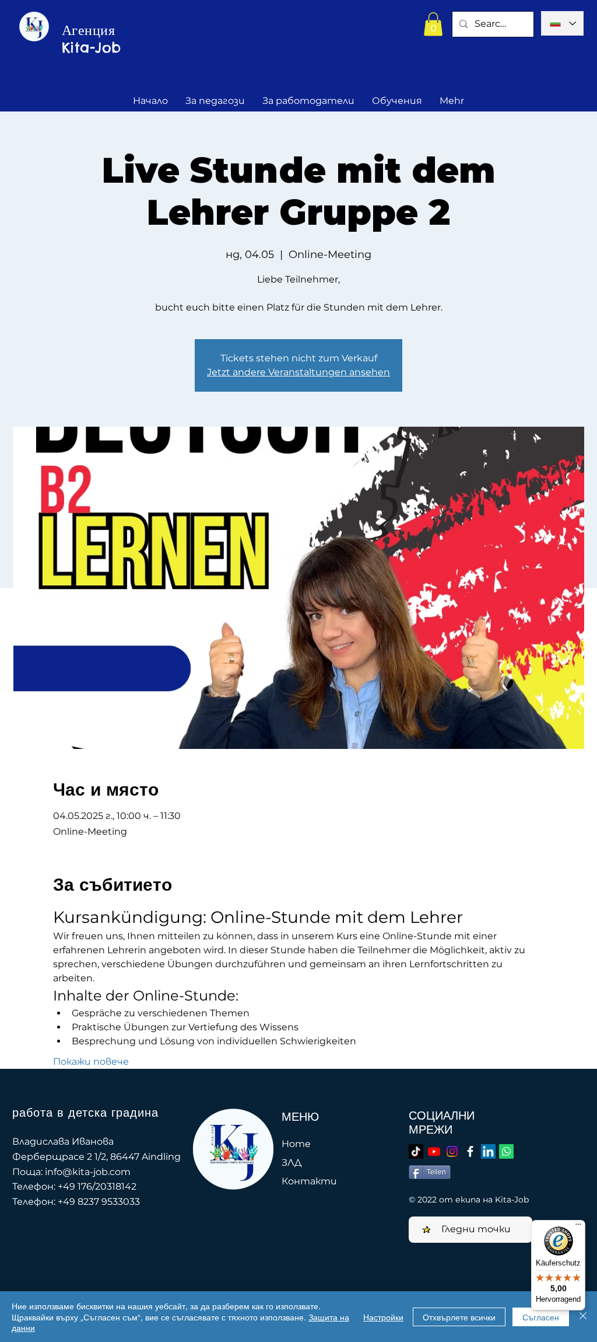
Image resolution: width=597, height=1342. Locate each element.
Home (296, 1143)
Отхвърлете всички (459, 1317)
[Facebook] (470, 1151)
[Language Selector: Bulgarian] (562, 23)
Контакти (309, 1181)
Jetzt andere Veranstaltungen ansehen (298, 372)
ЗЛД (291, 1162)
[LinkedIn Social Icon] (488, 1151)
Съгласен (540, 1317)
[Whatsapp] (506, 1151)
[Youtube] (434, 1151)
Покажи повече (91, 1061)
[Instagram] (452, 1151)
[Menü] (578, 1227)
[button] (433, 24)
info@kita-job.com (88, 1171)
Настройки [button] (383, 1317)
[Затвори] (583, 1317)
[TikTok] (416, 1151)
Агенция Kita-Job (91, 38)
